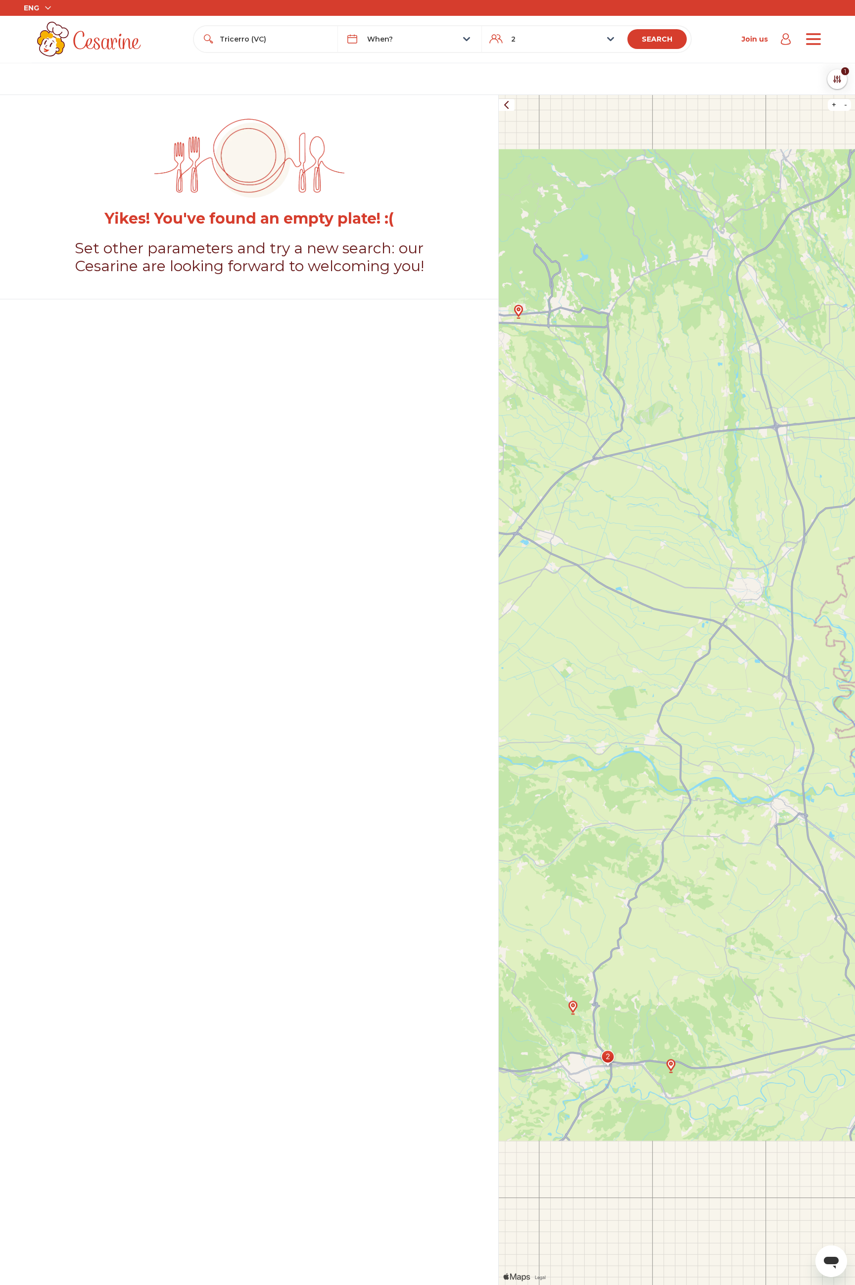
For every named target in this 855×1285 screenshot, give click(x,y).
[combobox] (275, 39)
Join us (755, 39)
